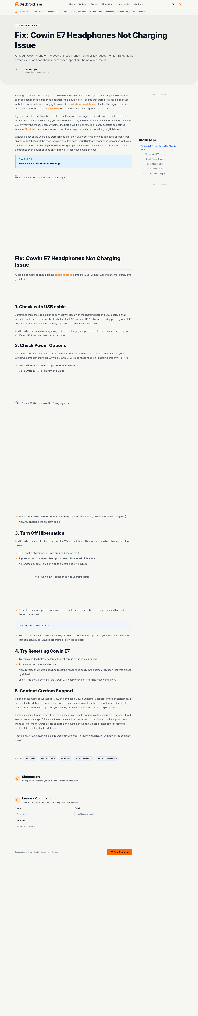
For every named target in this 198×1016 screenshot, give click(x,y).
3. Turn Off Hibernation (153, 164)
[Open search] (173, 4)
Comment (20, 820)
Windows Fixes (139, 12)
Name (18, 808)
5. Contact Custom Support (155, 173)
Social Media (123, 4)
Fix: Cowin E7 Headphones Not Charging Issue (159, 147)
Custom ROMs (96, 12)
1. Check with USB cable (154, 154)
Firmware (110, 12)
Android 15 (38, 12)
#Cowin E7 (65, 758)
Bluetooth (30, 129)
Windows (138, 4)
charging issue (63, 274)
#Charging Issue (48, 758)
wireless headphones (83, 104)
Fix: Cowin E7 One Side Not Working (39, 163)
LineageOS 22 (52, 12)
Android (82, 4)
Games (94, 4)
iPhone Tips (123, 12)
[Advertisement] (73, 293)
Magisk (65, 12)
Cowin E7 (53, 108)
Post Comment (121, 852)
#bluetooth (30, 758)
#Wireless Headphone (107, 758)
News (72, 4)
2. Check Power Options (154, 159)
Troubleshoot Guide (27, 25)
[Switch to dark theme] (180, 4)
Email (77, 808)
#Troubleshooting (84, 758)
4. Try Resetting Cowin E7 (154, 169)
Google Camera (79, 12)
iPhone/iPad (107, 4)
